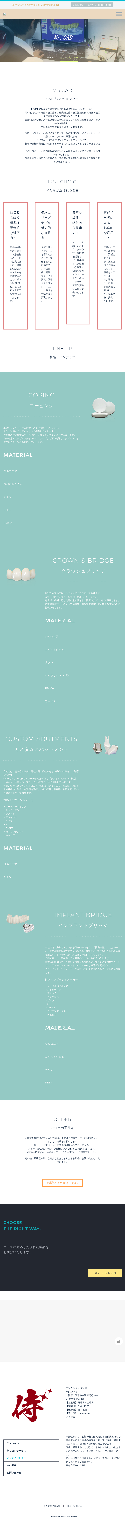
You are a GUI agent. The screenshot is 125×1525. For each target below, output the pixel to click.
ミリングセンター (16, 1457)
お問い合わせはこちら (62, 1183)
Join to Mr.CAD (105, 1273)
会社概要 (11, 1465)
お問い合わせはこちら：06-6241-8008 (92, 4)
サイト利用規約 (74, 1506)
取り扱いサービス (16, 1450)
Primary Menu (119, 14)
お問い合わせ (14, 1472)
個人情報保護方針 (51, 1506)
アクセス (70, 1416)
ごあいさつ (13, 1443)
